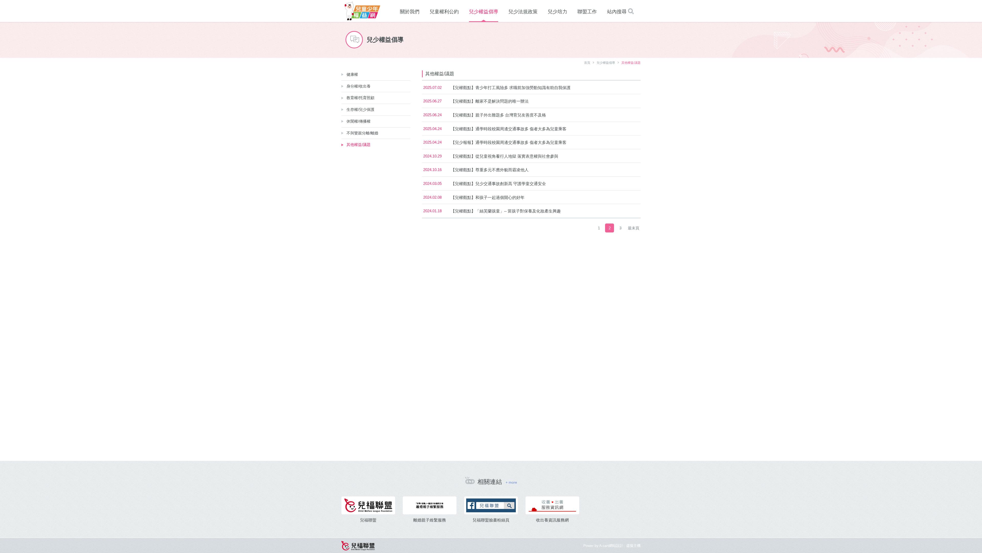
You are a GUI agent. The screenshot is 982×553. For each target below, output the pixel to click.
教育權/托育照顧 (360, 97)
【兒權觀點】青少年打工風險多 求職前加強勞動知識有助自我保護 (511, 88)
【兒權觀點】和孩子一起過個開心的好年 (488, 197)
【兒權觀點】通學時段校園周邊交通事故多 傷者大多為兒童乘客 (508, 129)
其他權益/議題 (359, 144)
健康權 (352, 74)
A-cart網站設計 (611, 546)
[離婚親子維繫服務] (429, 505)
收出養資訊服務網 (552, 520)
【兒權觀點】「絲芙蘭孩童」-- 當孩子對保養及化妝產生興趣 (506, 211)
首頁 (587, 63)
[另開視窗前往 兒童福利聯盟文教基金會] (358, 545)
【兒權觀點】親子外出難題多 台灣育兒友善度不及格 (498, 115)
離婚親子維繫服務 (429, 520)
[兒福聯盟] (368, 505)
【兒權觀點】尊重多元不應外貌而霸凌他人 (490, 170)
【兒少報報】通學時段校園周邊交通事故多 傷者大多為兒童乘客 (508, 142)
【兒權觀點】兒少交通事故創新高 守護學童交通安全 (498, 184)
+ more (511, 482)
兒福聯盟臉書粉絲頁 (491, 520)
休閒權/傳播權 (359, 121)
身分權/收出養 (359, 86)
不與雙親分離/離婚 (362, 133)
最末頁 (633, 228)
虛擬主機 (633, 546)
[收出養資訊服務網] (552, 505)
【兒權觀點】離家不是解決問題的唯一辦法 (490, 101)
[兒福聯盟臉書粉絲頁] (491, 505)
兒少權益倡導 (606, 63)
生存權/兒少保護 (360, 109)
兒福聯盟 (368, 520)
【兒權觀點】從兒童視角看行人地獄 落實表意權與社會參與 (504, 156)
